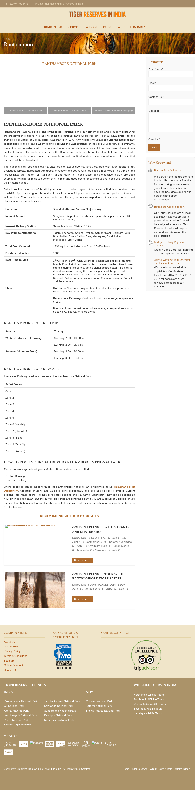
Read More (81, 560)
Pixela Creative (82, 769)
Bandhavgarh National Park (20, 715)
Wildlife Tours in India (161, 769)
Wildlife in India (131, 27)
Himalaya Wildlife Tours (148, 713)
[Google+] (170, 4)
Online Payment (13, 665)
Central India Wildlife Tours (150, 703)
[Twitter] (182, 4)
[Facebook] (164, 4)
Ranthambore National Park (20, 701)
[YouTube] (188, 4)
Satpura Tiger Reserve (17, 724)
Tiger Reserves (66, 27)
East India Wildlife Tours (148, 708)
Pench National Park (16, 719)
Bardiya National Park (99, 705)
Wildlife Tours (98, 27)
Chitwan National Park (99, 701)
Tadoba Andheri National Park (62, 701)
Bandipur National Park (58, 715)
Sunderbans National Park (60, 710)
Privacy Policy (12, 651)
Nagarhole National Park (59, 719)
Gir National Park (14, 705)
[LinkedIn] (176, 4)
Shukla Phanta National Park (103, 710)
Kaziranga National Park (58, 705)
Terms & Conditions (15, 655)
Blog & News (11, 646)
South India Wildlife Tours (149, 699)
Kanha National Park (16, 710)
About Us (9, 641)
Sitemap (9, 660)
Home (47, 27)
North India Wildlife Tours (149, 694)
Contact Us (10, 669)
